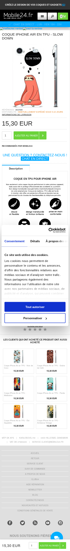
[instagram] (60, 522)
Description (16, 168)
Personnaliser (32, 318)
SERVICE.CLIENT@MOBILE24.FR (47, 442)
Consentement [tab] (14, 241)
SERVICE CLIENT (35, 463)
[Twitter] (22, 522)
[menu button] (42, 16)
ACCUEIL (35, 453)
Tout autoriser (35, 306)
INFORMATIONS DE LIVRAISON (16, 115)
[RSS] (35, 522)
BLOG (35, 495)
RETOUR (35, 458)
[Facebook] (9, 522)
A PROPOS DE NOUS (35, 474)
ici (63, 4)
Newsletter (35, 489)
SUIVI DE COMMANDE (35, 468)
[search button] (52, 16)
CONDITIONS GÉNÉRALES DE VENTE (35, 510)
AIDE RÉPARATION (35, 484)
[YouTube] (47, 522)
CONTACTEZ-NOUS (35, 500)
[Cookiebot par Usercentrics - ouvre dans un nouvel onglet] (49, 230)
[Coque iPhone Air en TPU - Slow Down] (35, 107)
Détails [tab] (35, 241)
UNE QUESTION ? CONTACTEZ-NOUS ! (35, 156)
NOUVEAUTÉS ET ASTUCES (35, 505)
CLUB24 (35, 479)
